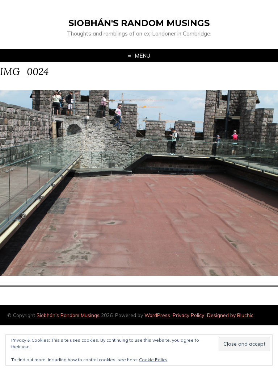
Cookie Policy (153, 359)
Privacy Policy (188, 315)
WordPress (157, 315)
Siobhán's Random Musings (139, 23)
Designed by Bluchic (230, 315)
